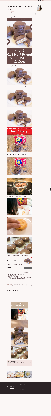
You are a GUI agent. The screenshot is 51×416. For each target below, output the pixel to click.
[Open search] (43, 2)
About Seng (38, 385)
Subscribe (40, 0)
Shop (38, 0)
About (36, 0)
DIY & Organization (38, 2)
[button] (50, 189)
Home (34, 2)
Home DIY (29, 385)
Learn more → (39, 16)
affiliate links (12, 11)
